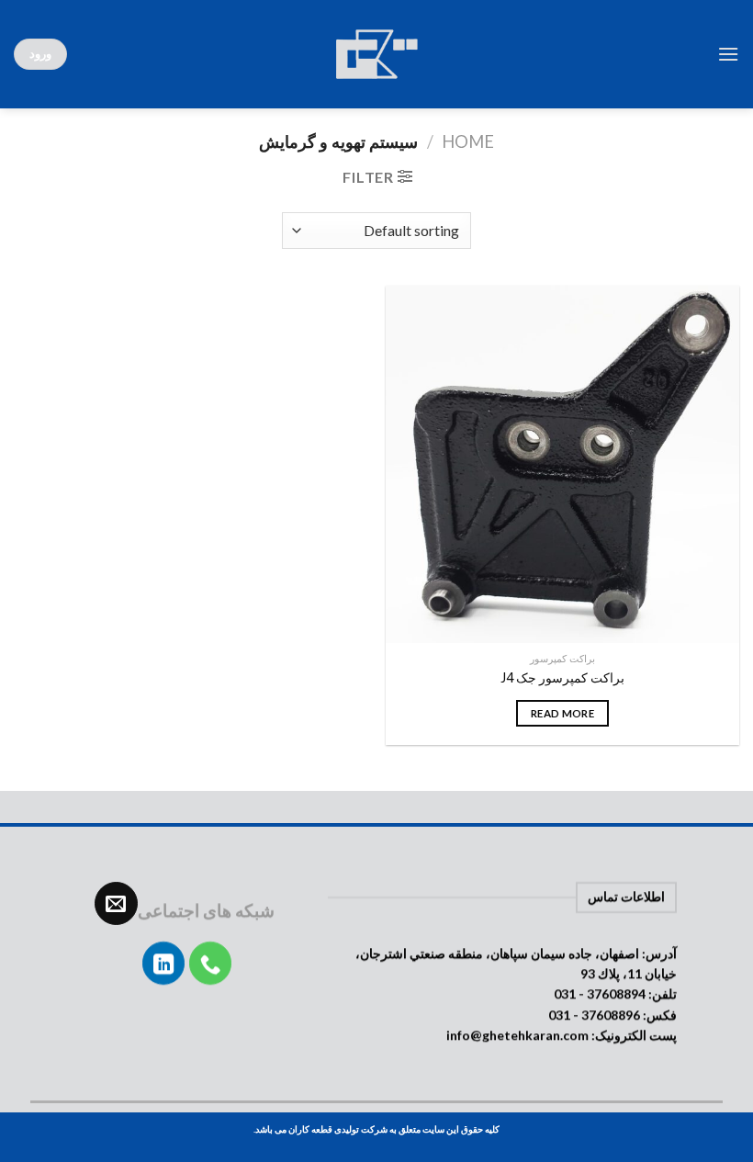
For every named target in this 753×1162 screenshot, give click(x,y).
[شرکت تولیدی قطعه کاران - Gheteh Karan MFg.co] (376, 54)
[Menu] (728, 53)
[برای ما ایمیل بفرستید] (116, 903)
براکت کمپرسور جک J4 (562, 677)
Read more (562, 713)
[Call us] (210, 963)
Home (468, 141)
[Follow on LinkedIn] (163, 963)
